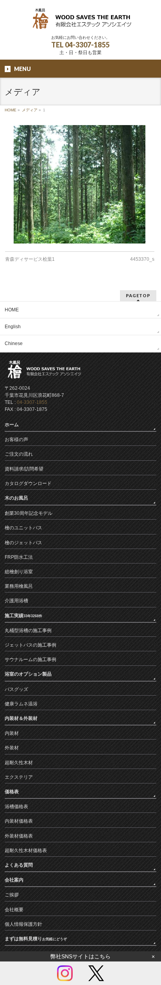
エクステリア (19, 777)
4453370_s (142, 259)
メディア (30, 110)
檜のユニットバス (23, 528)
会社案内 (14, 880)
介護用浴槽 (16, 600)
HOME (10, 110)
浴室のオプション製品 (28, 674)
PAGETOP (138, 295)
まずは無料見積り (36, 938)
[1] (79, 184)
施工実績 (23, 615)
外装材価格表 (19, 836)
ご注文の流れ (19, 454)
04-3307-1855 (32, 402)
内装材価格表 (19, 821)
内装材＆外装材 (21, 718)
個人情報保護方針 (23, 924)
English (13, 326)
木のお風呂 (16, 498)
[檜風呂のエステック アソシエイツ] (80, 21)
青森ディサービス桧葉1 (30, 259)
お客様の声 (16, 439)
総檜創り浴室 (19, 571)
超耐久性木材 (19, 762)
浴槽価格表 (16, 806)
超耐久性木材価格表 (26, 850)
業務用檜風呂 (19, 586)
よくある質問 (19, 865)
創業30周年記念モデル (28, 513)
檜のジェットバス (23, 542)
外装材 (12, 748)
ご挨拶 (12, 895)
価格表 (12, 791)
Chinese (14, 343)
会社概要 (14, 909)
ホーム (12, 424)
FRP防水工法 (19, 557)
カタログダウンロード (28, 483)
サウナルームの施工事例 (30, 659)
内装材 (12, 733)
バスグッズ (16, 689)
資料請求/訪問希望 (24, 469)
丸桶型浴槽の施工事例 (28, 630)
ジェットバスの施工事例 (30, 645)
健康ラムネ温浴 (21, 704)
